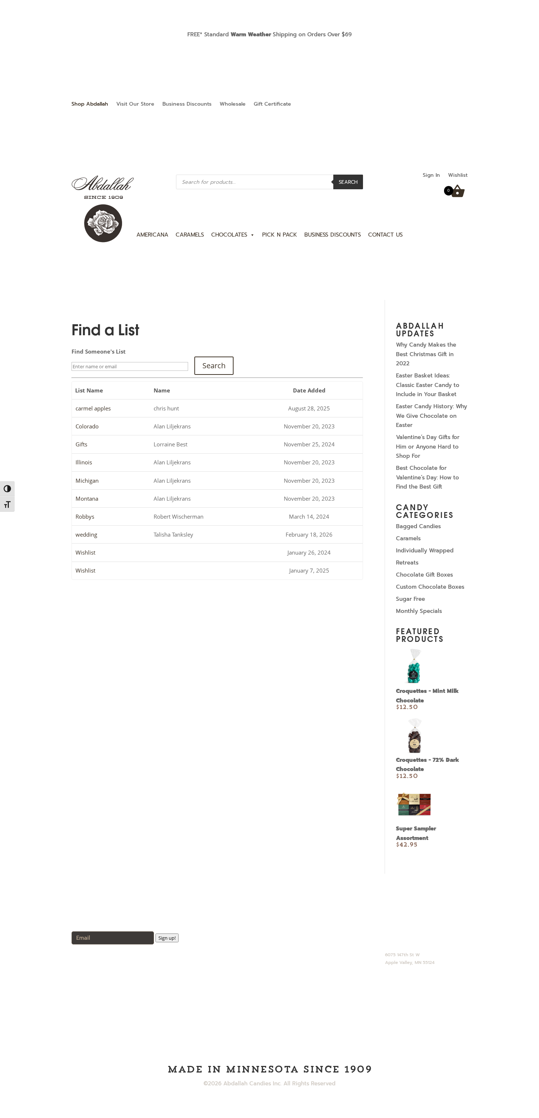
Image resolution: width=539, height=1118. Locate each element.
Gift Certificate (272, 105)
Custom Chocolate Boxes (430, 587)
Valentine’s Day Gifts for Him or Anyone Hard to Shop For (427, 446)
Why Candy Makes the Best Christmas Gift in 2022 (426, 354)
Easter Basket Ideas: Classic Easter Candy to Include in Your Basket (427, 385)
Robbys (85, 516)
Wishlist (457, 176)
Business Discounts (187, 105)
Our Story (298, 928)
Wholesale (233, 105)
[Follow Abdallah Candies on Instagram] (461, 104)
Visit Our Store (135, 105)
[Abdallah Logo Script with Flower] (103, 241)
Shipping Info (303, 969)
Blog (292, 939)
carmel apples (93, 408)
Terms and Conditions (315, 990)
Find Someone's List (99, 351)
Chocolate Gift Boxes (424, 575)
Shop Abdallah (90, 105)
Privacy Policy (305, 980)
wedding (86, 534)
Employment (303, 959)
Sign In (431, 176)
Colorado (87, 426)
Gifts (81, 444)
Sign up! (167, 938)
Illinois (84, 462)
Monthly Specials (419, 611)
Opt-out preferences (314, 1000)
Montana (87, 498)
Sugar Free (410, 599)
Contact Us (301, 949)
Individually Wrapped (425, 551)
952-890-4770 (403, 931)
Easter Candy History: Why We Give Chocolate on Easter (431, 415)
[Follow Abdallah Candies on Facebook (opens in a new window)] (447, 104)
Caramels (408, 538)
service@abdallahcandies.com (425, 941)
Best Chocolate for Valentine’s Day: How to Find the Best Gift (427, 477)
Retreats (407, 563)
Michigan (87, 480)
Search (348, 182)
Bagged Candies (418, 526)
